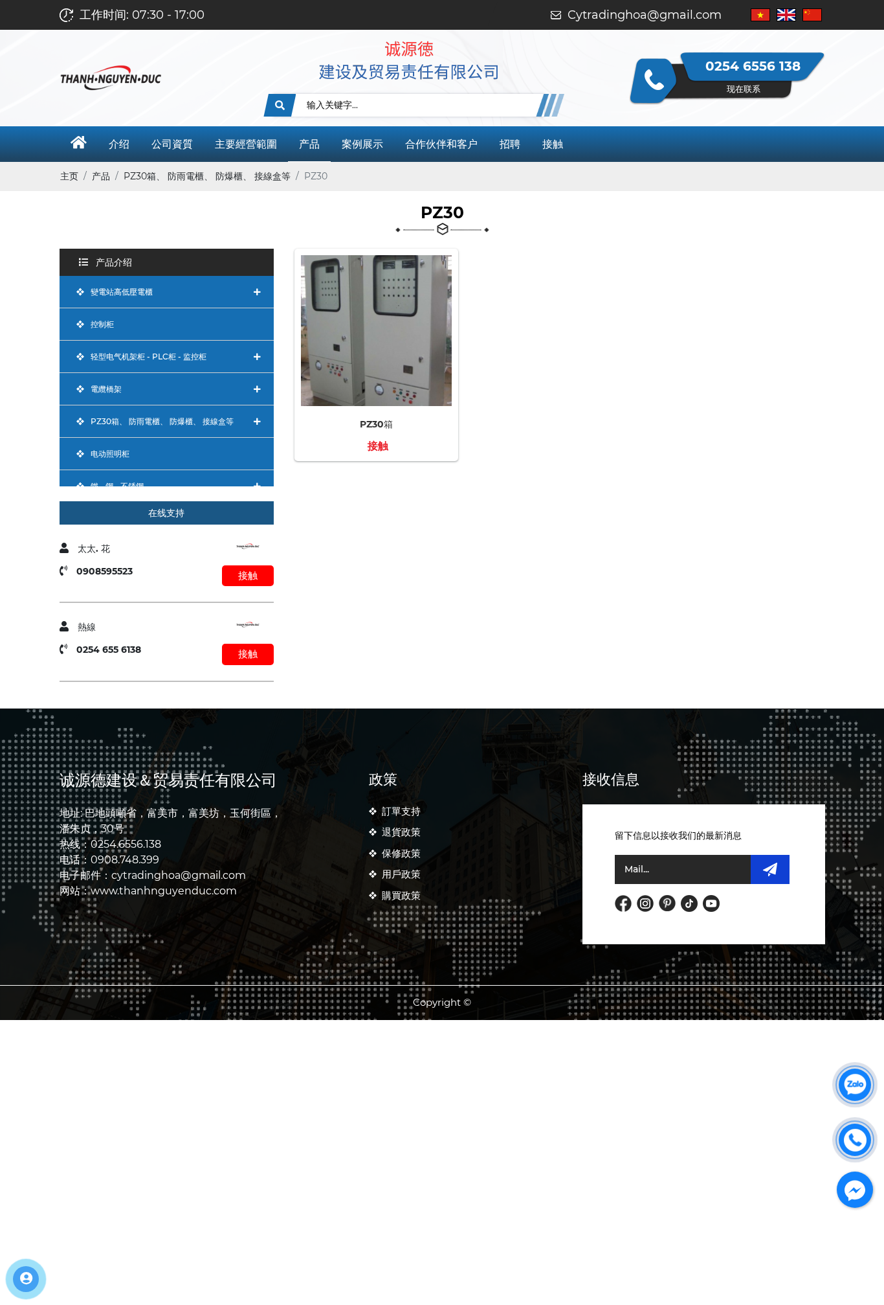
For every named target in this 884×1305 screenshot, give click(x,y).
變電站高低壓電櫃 (122, 292)
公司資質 (172, 144)
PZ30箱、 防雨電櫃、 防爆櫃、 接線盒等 (162, 421)
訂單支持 (401, 811)
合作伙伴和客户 (441, 144)
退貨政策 (401, 832)
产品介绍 (112, 262)
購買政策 (401, 895)
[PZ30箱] (376, 261)
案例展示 (362, 144)
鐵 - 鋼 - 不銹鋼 (117, 486)
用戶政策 (401, 874)
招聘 (510, 144)
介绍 (119, 144)
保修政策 (401, 853)
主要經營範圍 (246, 144)
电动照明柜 (110, 454)
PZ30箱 (376, 424)
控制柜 (102, 324)
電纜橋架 (106, 389)
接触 (552, 144)
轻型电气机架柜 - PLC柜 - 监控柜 (148, 356)
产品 (309, 144)
